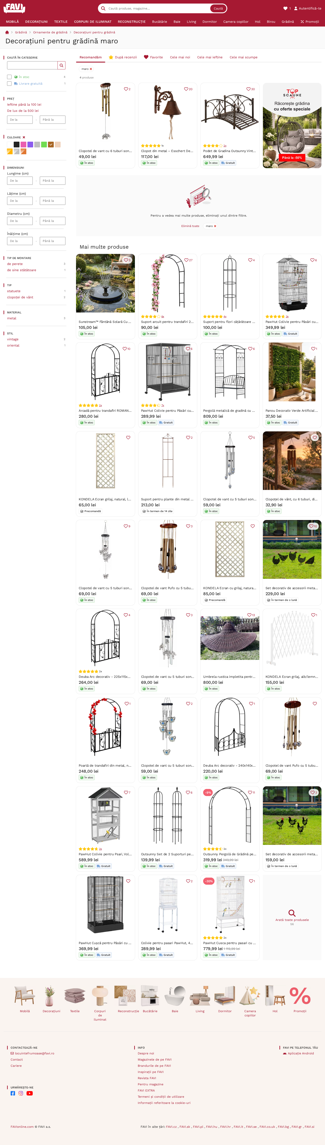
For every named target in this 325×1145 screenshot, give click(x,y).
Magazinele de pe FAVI (155, 1059)
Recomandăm (91, 57)
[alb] (10, 144)
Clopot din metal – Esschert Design (169, 151)
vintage (13, 339)
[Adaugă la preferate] (128, 437)
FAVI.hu (212, 1126)
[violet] (30, 144)
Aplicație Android (301, 1053)
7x (162, 405)
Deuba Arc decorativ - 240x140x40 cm (232, 766)
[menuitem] (12, 22)
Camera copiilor (250, 1013)
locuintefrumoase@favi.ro (34, 1053)
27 (191, 260)
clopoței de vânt (20, 297)
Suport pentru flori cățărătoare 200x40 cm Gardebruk (245, 322)
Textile (75, 1011)
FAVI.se (252, 1126)
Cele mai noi (180, 57)
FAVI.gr (297, 1126)
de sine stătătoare (21, 270)
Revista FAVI (147, 1078)
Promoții (300, 1011)
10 (128, 349)
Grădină (21, 32)
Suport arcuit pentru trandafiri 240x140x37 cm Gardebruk (185, 322)
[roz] (23, 144)
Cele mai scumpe (244, 57)
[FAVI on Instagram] (21, 1093)
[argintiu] (16, 151)
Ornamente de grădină (50, 32)
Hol (275, 1011)
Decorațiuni (51, 1011)
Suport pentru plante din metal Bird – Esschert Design (183, 499)
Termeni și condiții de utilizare (161, 1096)
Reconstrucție (127, 1011)
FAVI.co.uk (268, 1126)
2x (225, 145)
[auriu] (10, 151)
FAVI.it (239, 1126)
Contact (17, 1059)
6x (162, 316)
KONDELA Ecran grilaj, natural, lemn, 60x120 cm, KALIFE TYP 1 (127, 499)
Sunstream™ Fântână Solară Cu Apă (106, 322)
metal (11, 318)
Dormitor (225, 1011)
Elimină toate (190, 226)
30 (253, 89)
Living (200, 1011)
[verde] (44, 144)
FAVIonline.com (22, 1126)
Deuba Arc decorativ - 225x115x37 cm (108, 677)
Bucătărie (150, 1011)
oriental (13, 345)
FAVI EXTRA (146, 1090)
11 (254, 792)
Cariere (16, 1065)
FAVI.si (309, 1126)
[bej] (58, 144)
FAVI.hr (226, 1126)
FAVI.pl (198, 1126)
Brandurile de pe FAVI (154, 1065)
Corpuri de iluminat (100, 1015)
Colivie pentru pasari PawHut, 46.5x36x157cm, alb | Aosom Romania (193, 943)
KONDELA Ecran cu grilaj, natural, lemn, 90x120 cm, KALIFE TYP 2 (254, 588)
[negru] (16, 144)
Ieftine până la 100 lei (24, 105)
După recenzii (126, 57)
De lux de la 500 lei (23, 111)
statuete (14, 291)
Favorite (156, 57)
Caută (218, 8)
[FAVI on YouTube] (30, 1093)
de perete (15, 264)
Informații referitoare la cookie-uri (164, 1103)
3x (287, 316)
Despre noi (146, 1053)
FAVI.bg (284, 1126)
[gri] (37, 144)
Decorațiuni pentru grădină (94, 32)
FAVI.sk (185, 1126)
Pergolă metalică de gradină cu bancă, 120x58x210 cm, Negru (250, 411)
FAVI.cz (172, 1126)
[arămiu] (23, 151)
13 (253, 615)
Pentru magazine (150, 1084)
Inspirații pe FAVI (151, 1072)
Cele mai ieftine (210, 57)
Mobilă (25, 1011)
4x (225, 316)
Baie (175, 1011)
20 (191, 89)
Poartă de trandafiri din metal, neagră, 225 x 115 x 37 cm (122, 766)
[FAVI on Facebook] (13, 1093)
